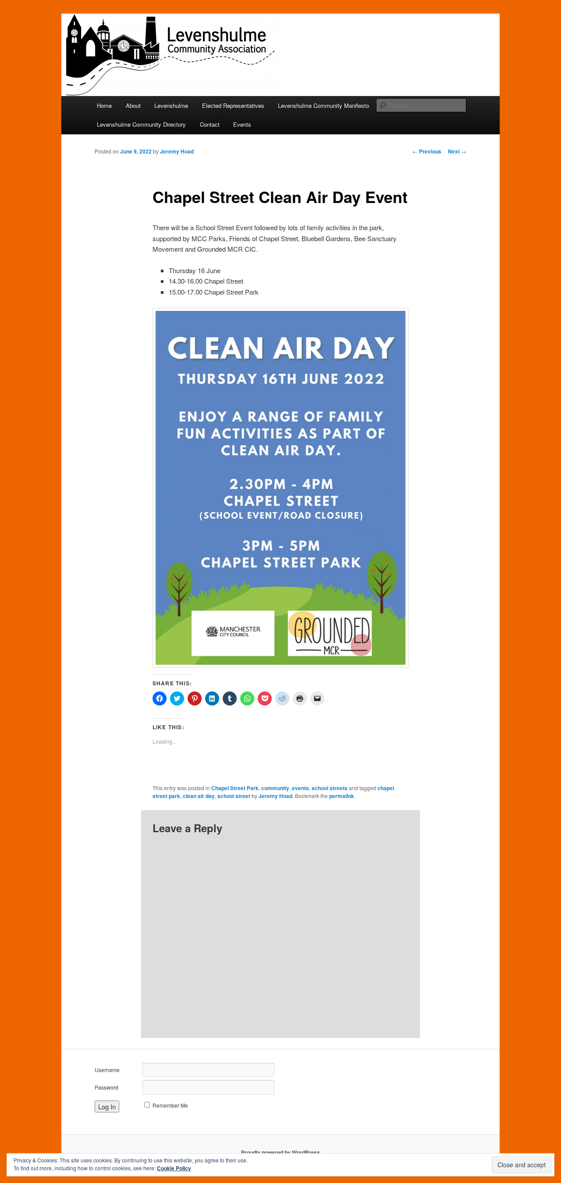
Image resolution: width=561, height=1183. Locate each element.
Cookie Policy (174, 1168)
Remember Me (170, 1105)
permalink (341, 796)
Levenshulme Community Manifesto (323, 105)
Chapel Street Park (235, 788)
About (133, 105)
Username (107, 1069)
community (275, 788)
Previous (426, 151)
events (300, 788)
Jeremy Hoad (177, 151)
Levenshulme (171, 105)
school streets (330, 788)
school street (233, 796)
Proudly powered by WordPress (280, 1152)
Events (242, 124)
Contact (210, 124)
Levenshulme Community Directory (141, 124)
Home (104, 105)
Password (106, 1087)
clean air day (199, 796)
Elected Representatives (233, 105)
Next (457, 151)
